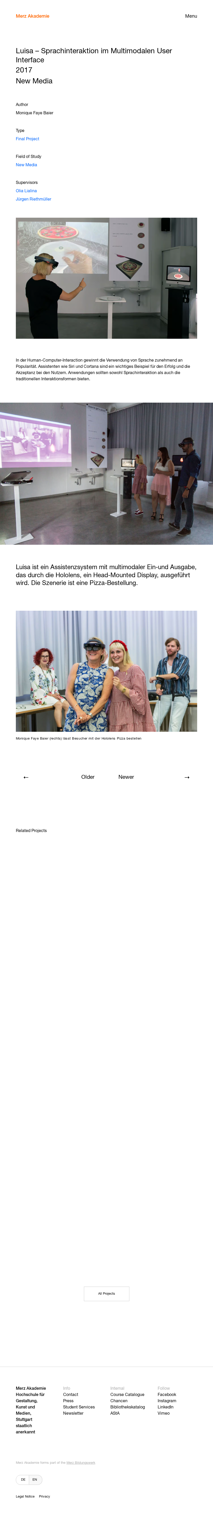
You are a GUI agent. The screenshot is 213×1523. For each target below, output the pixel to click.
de (23, 1479)
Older (88, 777)
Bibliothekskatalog (127, 1407)
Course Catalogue (127, 1395)
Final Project (27, 139)
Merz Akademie (32, 16)
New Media (26, 165)
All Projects (106, 1293)
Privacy (44, 1496)
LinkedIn (166, 1407)
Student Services (79, 1407)
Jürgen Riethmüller (33, 199)
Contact (70, 1395)
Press (68, 1401)
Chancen (119, 1401)
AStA (114, 1414)
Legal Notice (25, 1496)
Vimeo (164, 1414)
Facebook (167, 1395)
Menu (191, 16)
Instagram (167, 1401)
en (34, 1479)
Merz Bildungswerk (80, 1463)
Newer (126, 777)
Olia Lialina (26, 191)
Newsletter (73, 1414)
